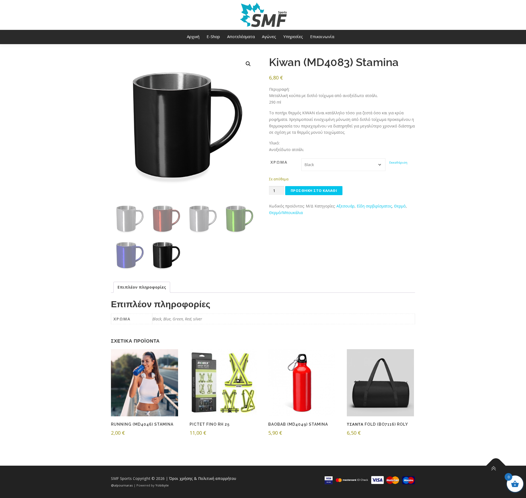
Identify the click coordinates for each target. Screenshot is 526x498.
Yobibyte (162, 485)
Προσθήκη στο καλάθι (314, 190)
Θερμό (400, 206)
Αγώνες (269, 36)
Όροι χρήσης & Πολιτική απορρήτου (202, 478)
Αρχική (193, 36)
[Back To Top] (496, 466)
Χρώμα (279, 162)
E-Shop (213, 36)
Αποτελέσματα (241, 36)
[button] (248, 64)
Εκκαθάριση (398, 162)
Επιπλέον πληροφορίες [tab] (142, 287)
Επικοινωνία (322, 36)
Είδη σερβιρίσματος (374, 206)
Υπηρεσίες (293, 36)
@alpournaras (122, 485)
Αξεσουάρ (345, 206)
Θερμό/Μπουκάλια (286, 212)
